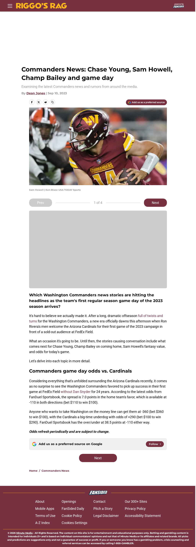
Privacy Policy (135, 509)
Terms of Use (45, 516)
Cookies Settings (74, 523)
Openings (69, 501)
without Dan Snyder (76, 392)
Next (155, 203)
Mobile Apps (44, 509)
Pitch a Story (103, 509)
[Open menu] (10, 5)
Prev (40, 203)
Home (33, 470)
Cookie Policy (72, 516)
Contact (99, 501)
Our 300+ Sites (136, 501)
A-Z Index (42, 523)
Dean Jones (35, 93)
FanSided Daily (73, 509)
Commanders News (55, 470)
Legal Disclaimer (106, 516)
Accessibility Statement (143, 516)
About (39, 501)
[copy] (52, 102)
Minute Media (24, 532)
